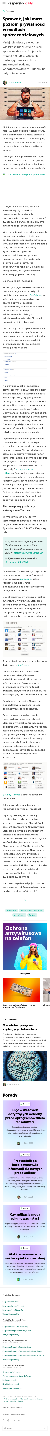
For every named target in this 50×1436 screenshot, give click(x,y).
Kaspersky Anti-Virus (11, 1302)
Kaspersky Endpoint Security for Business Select (22, 1351)
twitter (32, 915)
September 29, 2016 (16, 562)
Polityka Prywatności (11, 1399)
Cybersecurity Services (12, 1372)
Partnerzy (19, 1408)
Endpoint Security (10, 1380)
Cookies (20, 1401)
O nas (12, 1408)
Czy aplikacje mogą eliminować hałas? (25, 1216)
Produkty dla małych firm (14, 1320)
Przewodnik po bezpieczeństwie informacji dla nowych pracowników (25, 1167)
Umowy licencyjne (10, 1401)
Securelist (6, 1414)
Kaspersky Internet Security (14, 1306)
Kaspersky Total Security (13, 1310)
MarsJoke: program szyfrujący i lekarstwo (20, 1027)
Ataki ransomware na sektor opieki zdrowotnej (25, 1256)
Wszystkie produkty (11, 1314)
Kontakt (5, 1408)
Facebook (9, 11)
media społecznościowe (31, 910)
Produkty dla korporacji (13, 1365)
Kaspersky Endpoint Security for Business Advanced (24, 1355)
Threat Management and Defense (17, 1376)
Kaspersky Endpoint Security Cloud (17, 1331)
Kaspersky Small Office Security (15, 1326)
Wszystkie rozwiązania (12, 1388)
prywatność (19, 915)
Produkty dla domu (11, 1295)
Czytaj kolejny (11, 1019)
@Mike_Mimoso (12, 794)
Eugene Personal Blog (18, 1414)
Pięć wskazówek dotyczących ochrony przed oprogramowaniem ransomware (25, 1116)
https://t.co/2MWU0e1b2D (28, 552)
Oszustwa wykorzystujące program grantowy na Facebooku (19, 1006)
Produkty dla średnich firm (15, 1340)
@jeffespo (23, 665)
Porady (26, 1104)
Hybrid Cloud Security (11, 1384)
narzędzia (25, 578)
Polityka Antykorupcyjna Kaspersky (31, 1399)
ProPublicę (36, 295)
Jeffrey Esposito (15, 82)
